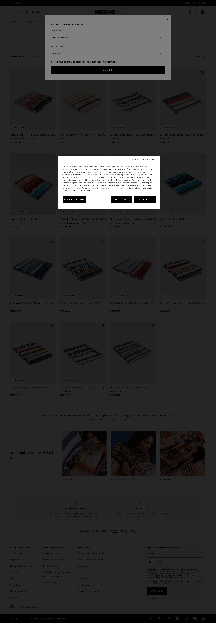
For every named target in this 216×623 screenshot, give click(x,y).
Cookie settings (74, 199)
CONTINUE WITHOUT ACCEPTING (145, 160)
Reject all (121, 199)
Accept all (145, 199)
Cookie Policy (83, 191)
